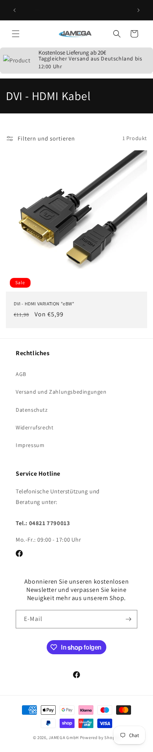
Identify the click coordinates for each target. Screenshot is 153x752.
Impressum (30, 445)
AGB (21, 374)
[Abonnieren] (128, 619)
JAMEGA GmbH (64, 737)
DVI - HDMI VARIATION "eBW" (44, 304)
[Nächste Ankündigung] (138, 10)
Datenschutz (32, 409)
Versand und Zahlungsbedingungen (61, 391)
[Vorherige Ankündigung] (14, 10)
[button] (15, 33)
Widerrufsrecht (34, 427)
